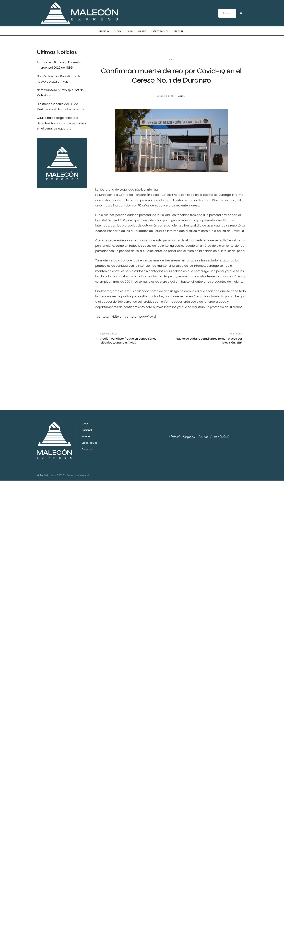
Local (119, 31)
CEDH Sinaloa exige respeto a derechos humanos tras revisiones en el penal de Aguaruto (61, 123)
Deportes (179, 31)
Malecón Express (46, 475)
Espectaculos (160, 31)
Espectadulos (89, 442)
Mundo (142, 31)
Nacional (105, 31)
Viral (130, 31)
